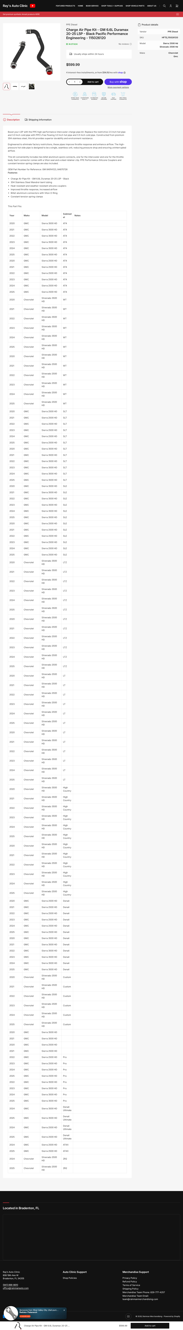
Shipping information (40, 119)
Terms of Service (131, 1285)
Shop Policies (70, 1278)
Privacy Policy (130, 1278)
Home (80, 6)
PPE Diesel (71, 24)
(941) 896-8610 (10, 1284)
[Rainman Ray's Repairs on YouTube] (32, 6)
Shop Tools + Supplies (112, 6)
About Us (151, 6)
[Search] (164, 6)
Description (13, 119)
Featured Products (65, 6)
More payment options (118, 87)
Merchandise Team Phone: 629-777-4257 (144, 1292)
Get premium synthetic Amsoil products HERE (21, 14)
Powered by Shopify (172, 1316)
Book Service (92, 6)
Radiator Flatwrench (28, 1312)
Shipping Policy (130, 1288)
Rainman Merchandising (152, 1316)
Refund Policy (130, 1281)
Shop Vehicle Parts (135, 6)
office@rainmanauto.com (16, 1288)
